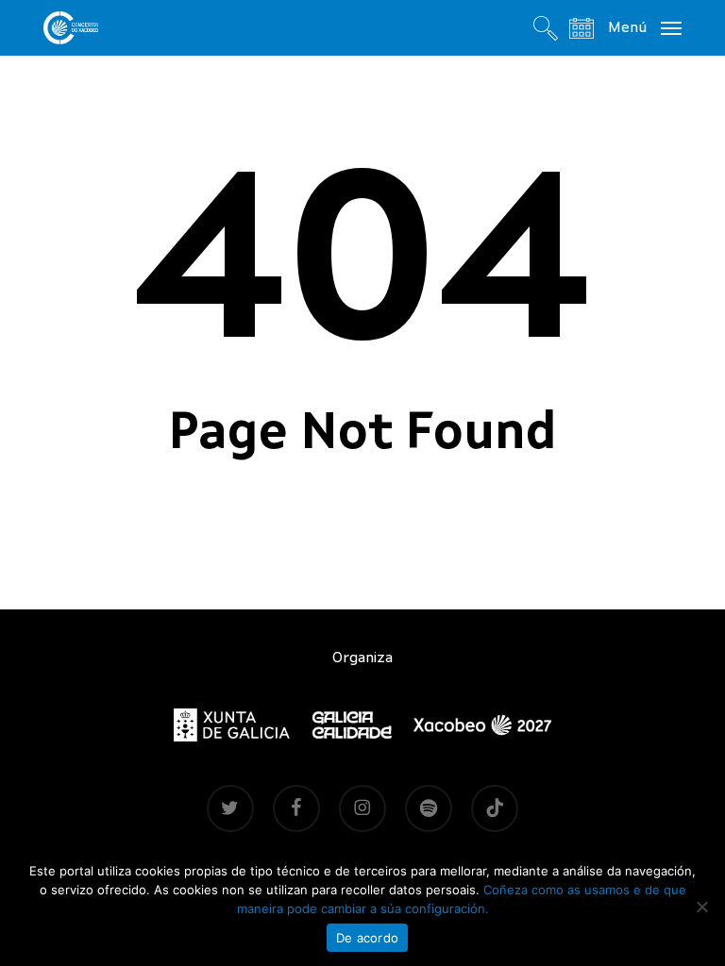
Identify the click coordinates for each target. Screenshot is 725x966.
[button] (645, 27)
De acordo (367, 937)
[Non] (701, 906)
